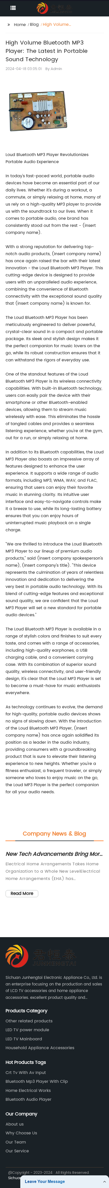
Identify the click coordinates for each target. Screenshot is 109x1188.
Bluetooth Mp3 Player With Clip (37, 1082)
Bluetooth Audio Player (28, 1099)
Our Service (17, 1151)
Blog (34, 24)
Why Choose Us (21, 1133)
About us (15, 1124)
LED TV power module (27, 1030)
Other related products (29, 1021)
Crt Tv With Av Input (26, 1073)
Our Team (16, 1142)
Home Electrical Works (28, 1091)
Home (20, 24)
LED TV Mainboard (24, 1039)
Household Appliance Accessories (40, 1048)
